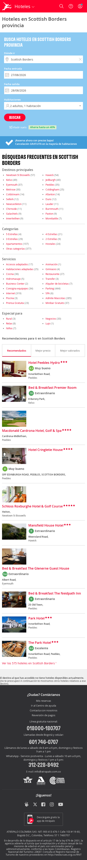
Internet (10, 293)
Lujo (48, 323)
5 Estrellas (12, 234)
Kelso (9, 179)
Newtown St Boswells (18, 175)
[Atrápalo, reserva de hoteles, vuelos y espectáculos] (6, 6)
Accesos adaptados (17, 264)
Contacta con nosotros (43, 710)
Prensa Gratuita (15, 302)
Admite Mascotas (55, 298)
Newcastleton (13, 204)
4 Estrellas (51, 234)
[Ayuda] (70, 6)
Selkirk (10, 199)
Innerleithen (13, 218)
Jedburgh (51, 179)
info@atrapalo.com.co (47, 771)
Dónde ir (9, 53)
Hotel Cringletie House (45, 450)
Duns (48, 199)
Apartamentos (14, 243)
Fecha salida (12, 84)
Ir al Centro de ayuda (43, 705)
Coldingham (52, 189)
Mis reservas (43, 701)
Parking (50, 288)
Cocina (10, 274)
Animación (51, 264)
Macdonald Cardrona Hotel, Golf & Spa (32, 431)
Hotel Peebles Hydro (44, 363)
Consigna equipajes (17, 288)
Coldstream (12, 194)
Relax (9, 323)
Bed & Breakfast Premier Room (52, 388)
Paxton (49, 213)
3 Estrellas (12, 239)
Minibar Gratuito (55, 302)
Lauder (49, 204)
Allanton (50, 194)
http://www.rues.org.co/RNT (65, 854)
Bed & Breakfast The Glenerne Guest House (35, 569)
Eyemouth (11, 184)
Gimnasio (51, 269)
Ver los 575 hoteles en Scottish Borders (29, 663)
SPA (48, 293)
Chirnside (11, 208)
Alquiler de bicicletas (57, 283)
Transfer (50, 278)
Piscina (10, 298)
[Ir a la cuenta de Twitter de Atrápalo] (35, 805)
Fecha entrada (13, 68)
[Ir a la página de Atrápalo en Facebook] (43, 805)
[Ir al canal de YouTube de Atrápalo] (60, 805)
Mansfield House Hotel (45, 526)
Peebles (50, 184)
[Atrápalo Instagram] (52, 805)
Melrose (10, 189)
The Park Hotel (39, 643)
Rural (9, 318)
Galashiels (12, 213)
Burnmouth (52, 208)
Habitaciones (12, 99)
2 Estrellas (51, 239)
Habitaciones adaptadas (19, 269)
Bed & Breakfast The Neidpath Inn (54, 594)
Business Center (15, 283)
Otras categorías (15, 248)
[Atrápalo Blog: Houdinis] (26, 804)
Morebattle (52, 218)
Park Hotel (36, 618)
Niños (9, 328)
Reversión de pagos (43, 715)
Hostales (50, 243)
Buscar (14, 117)
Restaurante (52, 274)
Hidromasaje (13, 278)
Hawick (50, 175)
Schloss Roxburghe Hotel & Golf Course (32, 506)
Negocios (51, 318)
